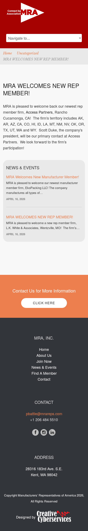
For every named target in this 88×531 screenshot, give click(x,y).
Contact (44, 379)
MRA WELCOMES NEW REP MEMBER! (39, 216)
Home (7, 53)
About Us (44, 355)
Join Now (44, 361)
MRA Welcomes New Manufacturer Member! (42, 176)
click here (44, 303)
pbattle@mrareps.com (44, 413)
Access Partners (39, 112)
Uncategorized (28, 53)
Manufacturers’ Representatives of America (47, 495)
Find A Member (44, 373)
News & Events (44, 367)
